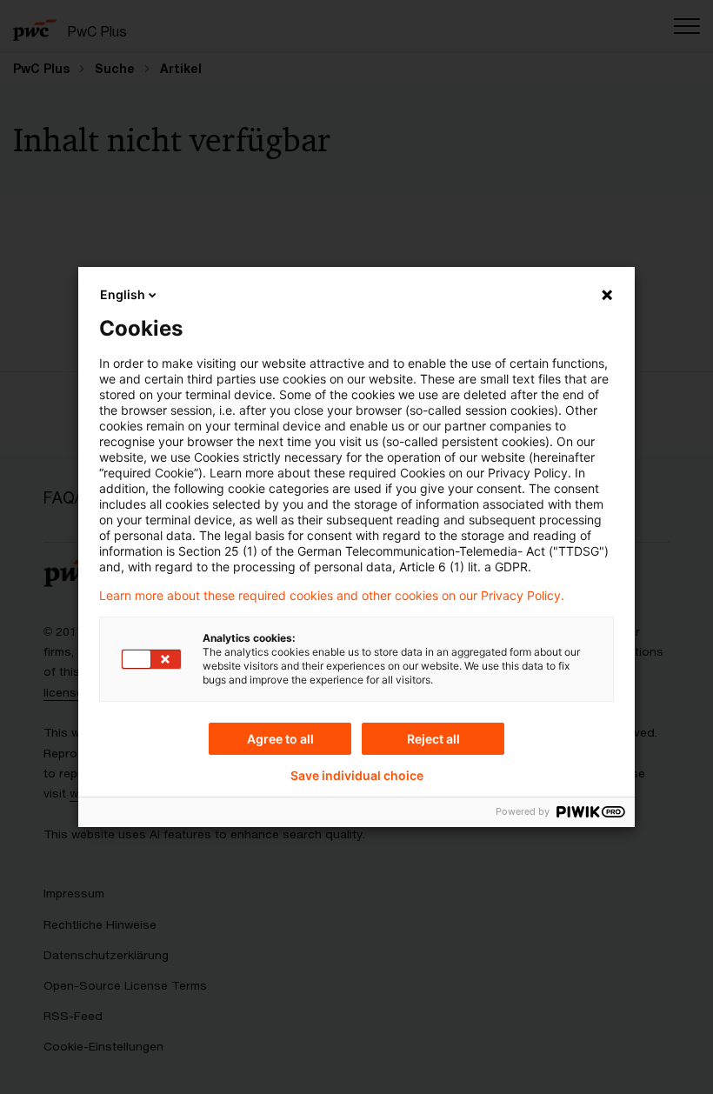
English (122, 294)
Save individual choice (356, 776)
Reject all (433, 738)
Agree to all (280, 738)
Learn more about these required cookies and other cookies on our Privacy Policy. (331, 596)
